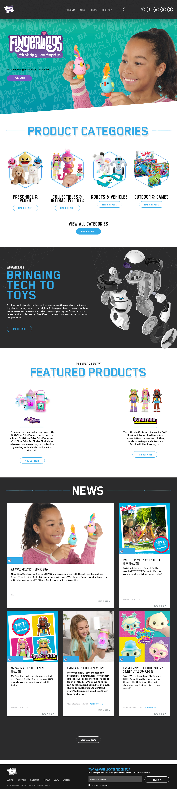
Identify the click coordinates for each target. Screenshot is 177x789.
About (83, 9)
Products (70, 9)
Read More (103, 601)
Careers (66, 779)
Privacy (46, 779)
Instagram (170, 9)
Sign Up (157, 779)
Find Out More (25, 208)
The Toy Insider (150, 707)
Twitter (156, 9)
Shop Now (107, 9)
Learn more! (19, 78)
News (94, 9)
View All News (88, 739)
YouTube (163, 9)
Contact (10, 779)
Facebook (149, 9)
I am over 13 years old (99, 785)
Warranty (34, 779)
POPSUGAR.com (96, 704)
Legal (56, 779)
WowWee (18, 9)
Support (22, 779)
